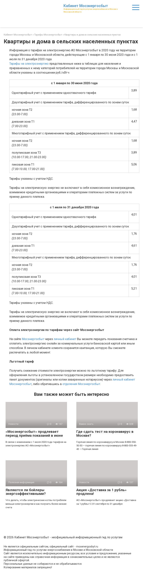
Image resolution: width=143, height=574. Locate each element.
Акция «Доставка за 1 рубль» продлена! (101, 492)
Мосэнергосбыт (33, 339)
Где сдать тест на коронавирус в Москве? (105, 433)
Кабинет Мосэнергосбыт (85, 6)
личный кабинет (65, 339)
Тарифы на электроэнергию (29, 63)
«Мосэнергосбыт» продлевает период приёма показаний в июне (34, 433)
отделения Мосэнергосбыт (81, 384)
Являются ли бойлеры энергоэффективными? (26, 492)
